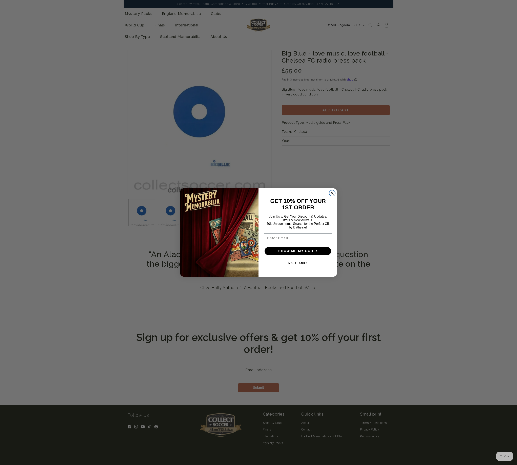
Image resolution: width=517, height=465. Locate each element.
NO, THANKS (298, 263)
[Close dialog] (332, 193)
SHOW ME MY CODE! (297, 251)
